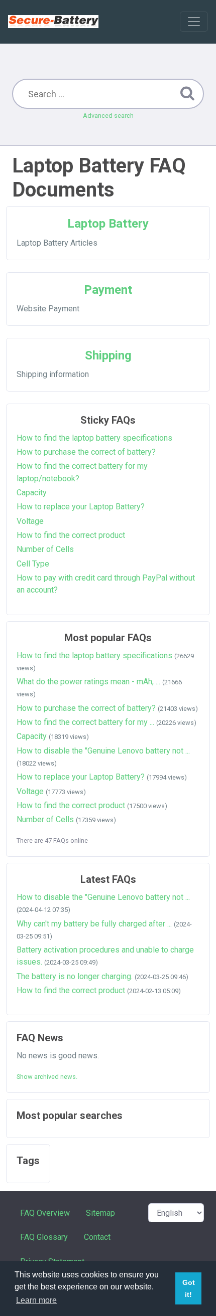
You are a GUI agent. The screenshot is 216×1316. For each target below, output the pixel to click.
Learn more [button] (36, 1300)
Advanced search (108, 115)
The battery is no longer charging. (75, 976)
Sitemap (100, 1213)
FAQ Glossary (44, 1237)
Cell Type (33, 564)
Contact (97, 1237)
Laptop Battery (108, 224)
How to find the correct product (71, 535)
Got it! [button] (188, 1288)
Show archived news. (47, 1076)
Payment (108, 290)
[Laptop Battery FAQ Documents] (53, 21)
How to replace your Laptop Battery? (81, 506)
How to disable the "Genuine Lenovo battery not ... (103, 751)
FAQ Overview (45, 1213)
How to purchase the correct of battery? (86, 452)
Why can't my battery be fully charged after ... (94, 923)
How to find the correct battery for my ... (85, 722)
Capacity (32, 492)
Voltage (30, 521)
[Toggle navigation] (194, 22)
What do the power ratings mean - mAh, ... (88, 681)
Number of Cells (45, 549)
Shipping (108, 355)
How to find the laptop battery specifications (94, 438)
